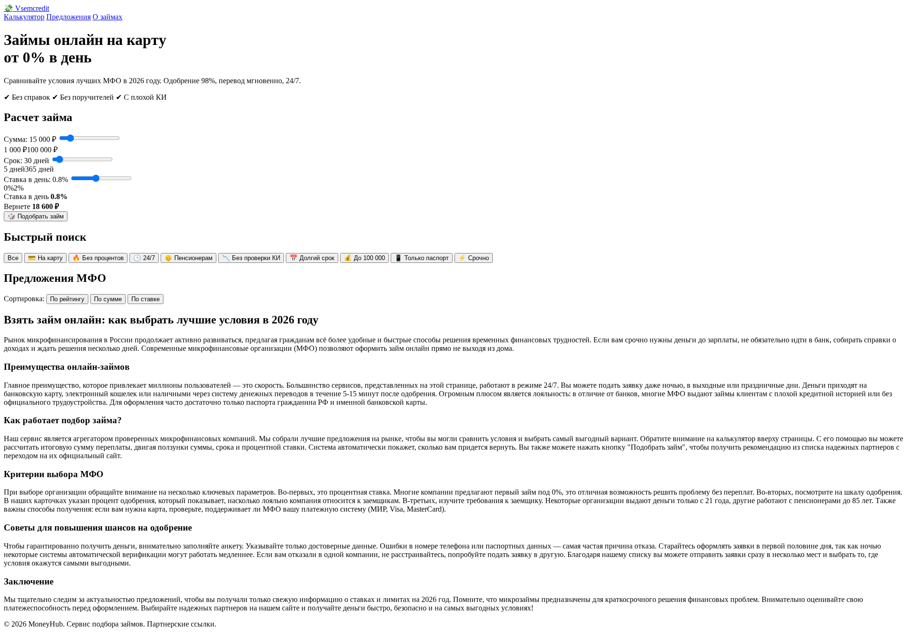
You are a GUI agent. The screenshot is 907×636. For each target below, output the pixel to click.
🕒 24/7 (144, 257)
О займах (107, 17)
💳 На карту (45, 257)
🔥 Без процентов (98, 257)
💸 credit (26, 8)
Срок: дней (26, 161)
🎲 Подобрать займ (36, 216)
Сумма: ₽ (30, 139)
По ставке (145, 299)
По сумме (108, 299)
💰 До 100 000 (364, 257)
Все (13, 257)
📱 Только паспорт (421, 257)
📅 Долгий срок (312, 257)
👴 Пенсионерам (188, 257)
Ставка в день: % (36, 179)
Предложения (68, 17)
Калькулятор (24, 17)
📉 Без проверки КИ (251, 257)
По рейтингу (67, 299)
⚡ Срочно (473, 257)
